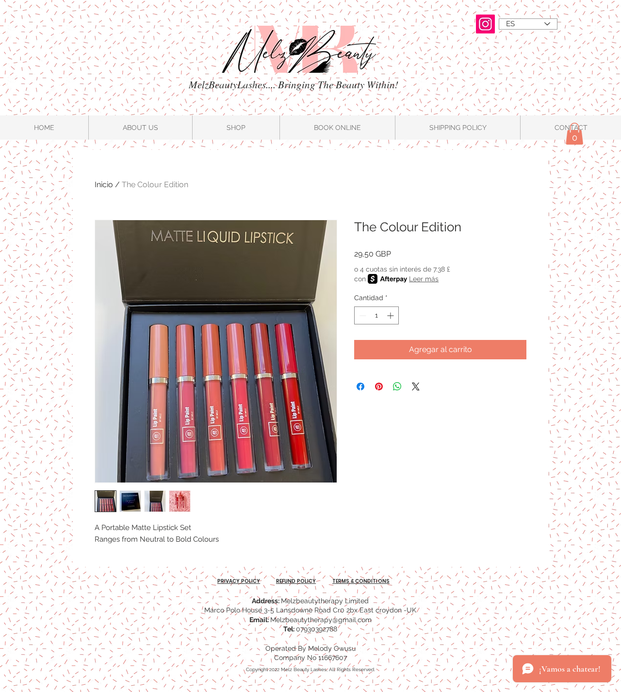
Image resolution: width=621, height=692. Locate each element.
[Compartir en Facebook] (360, 386)
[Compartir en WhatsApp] (397, 386)
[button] (574, 134)
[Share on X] (416, 386)
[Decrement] (362, 315)
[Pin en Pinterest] (379, 386)
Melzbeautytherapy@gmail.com (321, 620)
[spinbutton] (376, 315)
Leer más (424, 279)
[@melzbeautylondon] (485, 24)
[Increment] (391, 315)
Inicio (104, 184)
